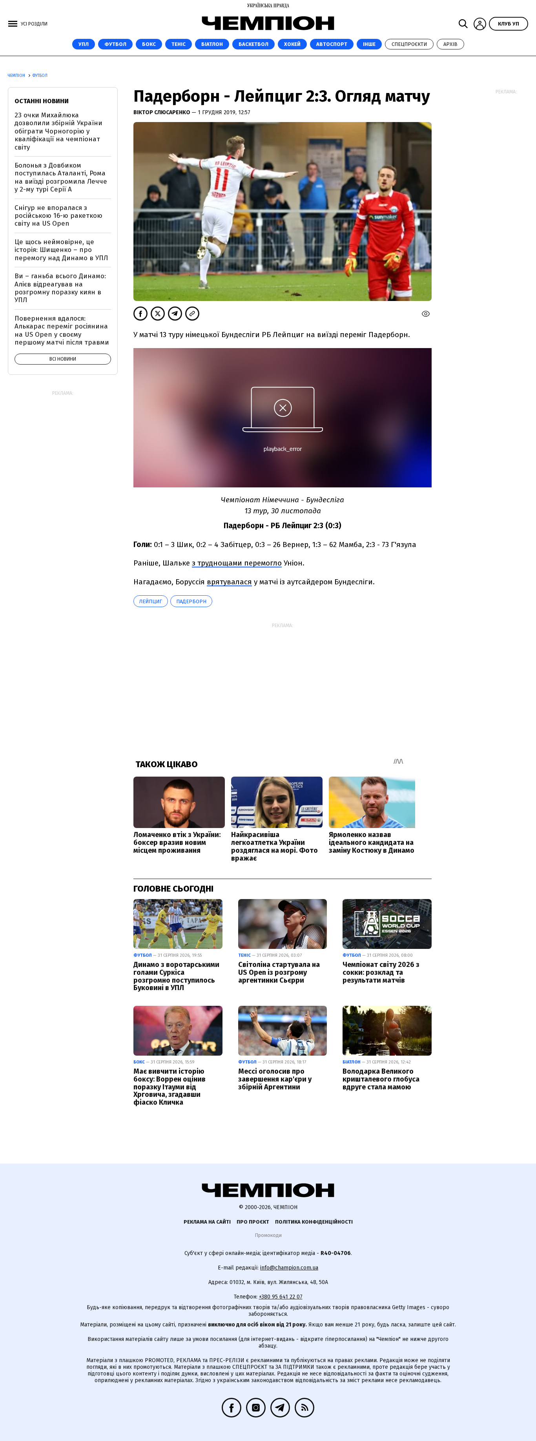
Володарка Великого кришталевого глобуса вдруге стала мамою (381, 1079)
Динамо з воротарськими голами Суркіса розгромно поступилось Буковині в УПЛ (176, 976)
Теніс (178, 44)
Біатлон (212, 44)
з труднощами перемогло (237, 562)
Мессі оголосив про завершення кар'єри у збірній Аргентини (275, 1079)
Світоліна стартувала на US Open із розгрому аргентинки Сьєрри (279, 972)
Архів (450, 44)
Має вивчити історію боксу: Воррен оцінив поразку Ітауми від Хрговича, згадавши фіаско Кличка (169, 1087)
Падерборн (191, 601)
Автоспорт (331, 44)
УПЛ (83, 44)
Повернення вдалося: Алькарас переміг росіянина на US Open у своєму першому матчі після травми (62, 330)
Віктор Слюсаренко (162, 112)
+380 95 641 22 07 (281, 1296)
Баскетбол (253, 44)
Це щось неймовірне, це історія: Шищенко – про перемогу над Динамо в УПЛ (61, 250)
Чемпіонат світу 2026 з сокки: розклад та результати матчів (381, 972)
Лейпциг (150, 601)
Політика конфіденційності (314, 1222)
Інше (369, 44)
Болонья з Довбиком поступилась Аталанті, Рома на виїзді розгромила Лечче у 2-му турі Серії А (61, 177)
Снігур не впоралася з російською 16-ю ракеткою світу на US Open (58, 216)
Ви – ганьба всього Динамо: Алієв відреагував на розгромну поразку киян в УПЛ (60, 288)
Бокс (149, 44)
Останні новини (42, 101)
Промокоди (268, 1235)
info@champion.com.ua (289, 1267)
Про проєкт (253, 1222)
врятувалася (229, 581)
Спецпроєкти (409, 44)
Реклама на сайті (207, 1222)
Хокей (292, 44)
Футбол (115, 44)
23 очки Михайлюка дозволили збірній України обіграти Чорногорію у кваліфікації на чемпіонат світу (58, 131)
